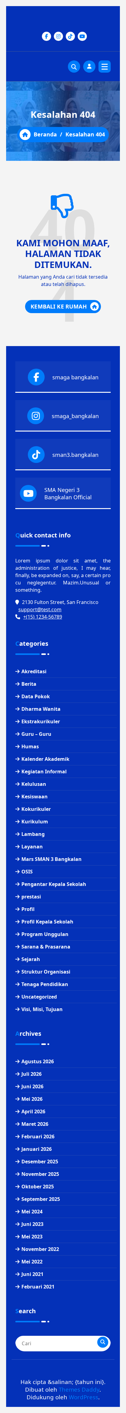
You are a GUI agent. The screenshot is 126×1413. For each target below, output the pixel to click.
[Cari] (102, 1342)
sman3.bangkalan (75, 454)
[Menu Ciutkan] (104, 66)
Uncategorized (39, 996)
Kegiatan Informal (44, 771)
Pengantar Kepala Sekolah (53, 884)
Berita (28, 684)
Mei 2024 (32, 1211)
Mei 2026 (32, 1099)
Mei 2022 (32, 1261)
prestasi (31, 896)
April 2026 (33, 1111)
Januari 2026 (36, 1149)
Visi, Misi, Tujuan (42, 1009)
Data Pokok (35, 696)
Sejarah (30, 959)
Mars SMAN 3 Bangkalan (51, 859)
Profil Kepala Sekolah (47, 921)
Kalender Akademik (45, 759)
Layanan (32, 846)
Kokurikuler (36, 809)
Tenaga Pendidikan (44, 984)
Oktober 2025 (37, 1186)
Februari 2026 (37, 1136)
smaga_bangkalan (75, 416)
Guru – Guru (36, 734)
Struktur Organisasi (45, 971)
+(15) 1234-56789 (42, 616)
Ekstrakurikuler (40, 721)
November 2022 (40, 1249)
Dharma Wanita (41, 709)
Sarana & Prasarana (45, 946)
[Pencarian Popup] (74, 66)
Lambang (33, 834)
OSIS (27, 871)
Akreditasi (33, 671)
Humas (30, 746)
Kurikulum (34, 821)
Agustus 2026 (37, 1061)
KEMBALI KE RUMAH (59, 306)
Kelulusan (33, 784)
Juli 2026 (31, 1074)
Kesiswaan (34, 796)
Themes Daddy (79, 1389)
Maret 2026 (34, 1124)
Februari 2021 (37, 1286)
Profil (28, 909)
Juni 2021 (32, 1274)
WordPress (83, 1397)
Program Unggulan (45, 934)
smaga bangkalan (75, 377)
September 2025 (40, 1199)
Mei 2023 (32, 1236)
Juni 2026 (32, 1086)
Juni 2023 (32, 1224)
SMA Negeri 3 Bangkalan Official (68, 493)
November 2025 (40, 1174)
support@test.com (39, 609)
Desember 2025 (39, 1161)
